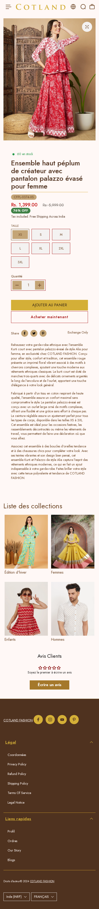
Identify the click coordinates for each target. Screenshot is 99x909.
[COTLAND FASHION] (40, 7)
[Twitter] (33, 333)
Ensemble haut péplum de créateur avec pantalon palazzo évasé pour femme (47, 174)
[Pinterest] (43, 333)
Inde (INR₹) (14, 896)
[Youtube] (62, 719)
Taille (15, 226)
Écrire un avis (49, 684)
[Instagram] (50, 719)
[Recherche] (83, 6)
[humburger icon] (8, 7)
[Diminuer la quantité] (17, 285)
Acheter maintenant (49, 317)
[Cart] (92, 6)
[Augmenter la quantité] (39, 285)
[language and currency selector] (73, 6)
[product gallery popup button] (87, 27)
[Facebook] (24, 333)
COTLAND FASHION (18, 720)
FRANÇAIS (41, 896)
